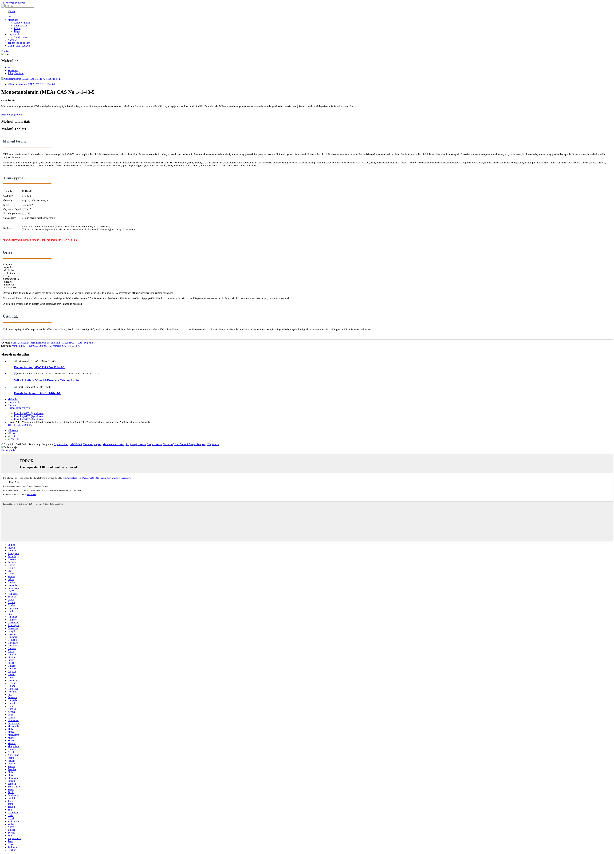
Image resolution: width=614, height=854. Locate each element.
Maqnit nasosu (154, 444)
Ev (9, 17)
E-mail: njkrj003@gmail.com (28, 419)
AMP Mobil (76, 444)
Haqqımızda (14, 34)
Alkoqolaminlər (22, 22)
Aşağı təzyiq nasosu (136, 444)
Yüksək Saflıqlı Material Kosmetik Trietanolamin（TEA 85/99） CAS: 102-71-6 (52, 342)
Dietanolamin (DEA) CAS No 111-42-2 (39, 367)
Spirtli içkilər (20, 25)
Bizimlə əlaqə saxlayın (19, 45)
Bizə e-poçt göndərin (11, 114)
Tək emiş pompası (92, 444)
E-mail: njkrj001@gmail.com (28, 413)
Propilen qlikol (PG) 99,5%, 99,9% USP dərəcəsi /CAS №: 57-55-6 (45, 345)
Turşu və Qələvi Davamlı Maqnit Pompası (184, 444)
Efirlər (17, 28)
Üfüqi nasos (213, 444)
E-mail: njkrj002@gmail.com (28, 416)
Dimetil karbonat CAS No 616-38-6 (37, 393)
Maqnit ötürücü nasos (113, 444)
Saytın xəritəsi (61, 444)
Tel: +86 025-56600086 (13, 2)
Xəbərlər (12, 40)
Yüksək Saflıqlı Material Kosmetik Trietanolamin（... (49, 380)
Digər (17, 31)
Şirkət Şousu (20, 37)
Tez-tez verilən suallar (19, 42)
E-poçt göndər (8, 450)
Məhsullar (13, 19)
